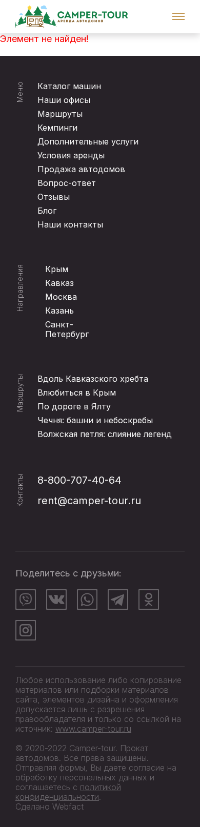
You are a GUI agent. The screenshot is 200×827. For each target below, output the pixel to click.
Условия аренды (71, 155)
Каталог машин (69, 86)
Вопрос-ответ (66, 183)
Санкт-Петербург (67, 329)
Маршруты (60, 114)
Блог (46, 210)
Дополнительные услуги (87, 141)
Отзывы (53, 197)
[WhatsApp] (87, 599)
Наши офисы (63, 100)
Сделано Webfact (49, 806)
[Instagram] (25, 630)
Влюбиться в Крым (76, 392)
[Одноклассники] (148, 599)
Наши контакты (70, 224)
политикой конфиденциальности (68, 792)
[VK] (56, 599)
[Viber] (25, 599)
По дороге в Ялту (74, 406)
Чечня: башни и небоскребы (95, 420)
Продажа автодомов (81, 169)
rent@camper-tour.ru (89, 500)
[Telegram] (118, 599)
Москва (61, 297)
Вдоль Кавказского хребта (92, 379)
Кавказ (59, 283)
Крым (56, 269)
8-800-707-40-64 (79, 480)
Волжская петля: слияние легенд (104, 434)
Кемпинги (57, 127)
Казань (59, 310)
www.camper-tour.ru (93, 728)
